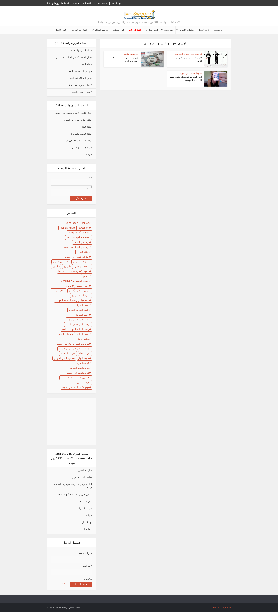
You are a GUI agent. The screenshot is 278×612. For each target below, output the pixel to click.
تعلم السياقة (58, 290)
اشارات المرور (79, 29)
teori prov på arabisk (78, 232)
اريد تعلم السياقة (81, 242)
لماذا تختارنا (152, 29)
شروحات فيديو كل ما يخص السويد (73, 343)
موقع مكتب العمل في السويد (75, 387)
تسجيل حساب (100, 3)
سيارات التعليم (65, 334)
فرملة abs (84, 353)
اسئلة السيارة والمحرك (81, 50)
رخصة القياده (83, 334)
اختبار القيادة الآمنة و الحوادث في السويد (73, 57)
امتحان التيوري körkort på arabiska (75, 494)
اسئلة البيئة (87, 64)
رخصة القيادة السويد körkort (75, 329)
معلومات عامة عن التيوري (190, 73)
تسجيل (62, 583)
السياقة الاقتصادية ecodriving (75, 280)
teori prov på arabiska (78, 237)
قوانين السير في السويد (78, 372)
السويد (55, 266)
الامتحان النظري (60, 261)
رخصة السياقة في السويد (77, 324)
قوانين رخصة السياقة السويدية (75, 377)
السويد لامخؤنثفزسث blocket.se (73, 271)
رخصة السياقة (82, 314)
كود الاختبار (61, 29)
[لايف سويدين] (139, 12)
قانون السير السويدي (63, 358)
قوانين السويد (83, 363)
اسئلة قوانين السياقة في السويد (77, 140)
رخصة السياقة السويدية (78, 319)
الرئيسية (218, 29)
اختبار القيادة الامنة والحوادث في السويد (73, 112)
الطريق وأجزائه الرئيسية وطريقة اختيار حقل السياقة (71, 485)
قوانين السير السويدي (79, 367)
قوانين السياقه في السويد (80, 78)
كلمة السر (87, 566)
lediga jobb (70, 222)
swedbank (84, 227)
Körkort (85, 222)
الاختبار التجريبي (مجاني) (80, 85)
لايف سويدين (83, 382)
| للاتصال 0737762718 (82, 3)
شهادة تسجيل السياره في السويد (74, 348)
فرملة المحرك (67, 353)
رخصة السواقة (82, 305)
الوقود (69, 285)
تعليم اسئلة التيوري (80, 295)
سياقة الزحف (83, 338)
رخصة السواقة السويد (79, 309)
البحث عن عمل (82, 266)
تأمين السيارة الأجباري (79, 290)
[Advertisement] (72, 421)
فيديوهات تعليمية (131, 54)
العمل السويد (83, 285)
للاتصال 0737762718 (222, 607)
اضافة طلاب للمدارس (82, 477)
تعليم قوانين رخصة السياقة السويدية (72, 300)
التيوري (66, 266)
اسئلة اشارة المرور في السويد (78, 119)
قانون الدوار (83, 358)
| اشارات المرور (63, 3)
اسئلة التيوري (83, 251)
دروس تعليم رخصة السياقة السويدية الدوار (124, 59)
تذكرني (86, 578)
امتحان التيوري (186, 29)
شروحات (168, 29)
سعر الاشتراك (85, 501)
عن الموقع (118, 29)
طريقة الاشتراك (100, 29)
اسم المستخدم (85, 553)
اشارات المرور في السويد (77, 256)
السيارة (86, 276)
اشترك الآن (135, 29)
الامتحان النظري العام (82, 91)
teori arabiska (67, 227)
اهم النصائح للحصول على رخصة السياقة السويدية (186, 78)
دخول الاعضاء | (115, 3)
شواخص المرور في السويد (79, 71)
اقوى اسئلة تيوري (81, 261)
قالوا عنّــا (51, 3)
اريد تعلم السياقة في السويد (76, 247)
